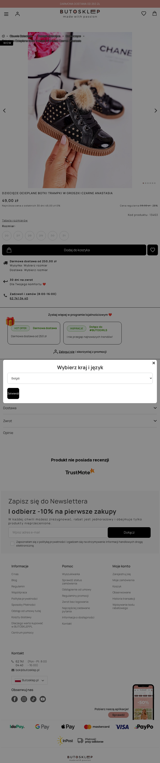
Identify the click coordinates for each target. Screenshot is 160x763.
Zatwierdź (13, 393)
